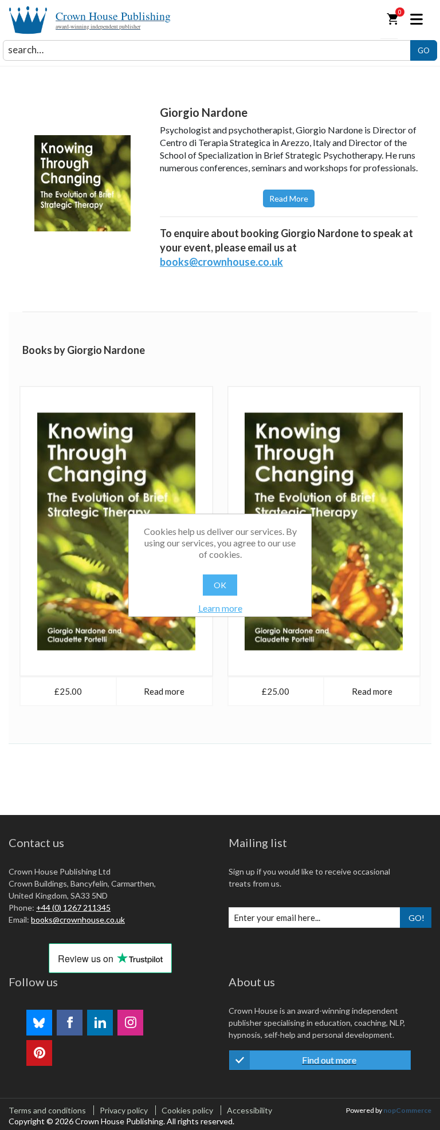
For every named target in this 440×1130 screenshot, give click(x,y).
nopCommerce (407, 1110)
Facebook (69, 1022)
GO (424, 50)
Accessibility (249, 1110)
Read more (288, 198)
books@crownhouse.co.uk (221, 261)
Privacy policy (124, 1110)
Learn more (220, 608)
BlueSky (39, 1022)
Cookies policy (187, 1110)
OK (220, 585)
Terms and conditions (47, 1110)
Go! (416, 918)
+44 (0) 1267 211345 (73, 907)
